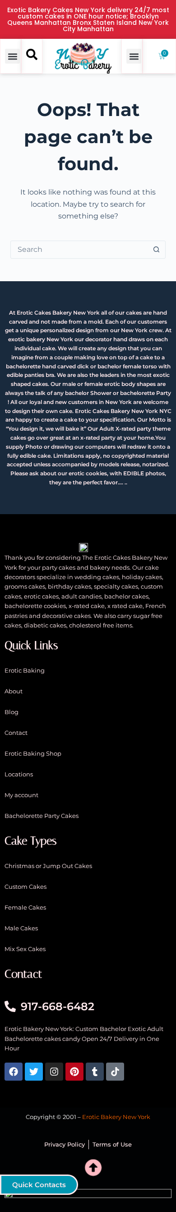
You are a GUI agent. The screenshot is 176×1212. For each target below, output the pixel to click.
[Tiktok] (115, 1072)
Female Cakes (25, 907)
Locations (19, 774)
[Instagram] (54, 1072)
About (14, 691)
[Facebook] (14, 1072)
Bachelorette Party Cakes (42, 815)
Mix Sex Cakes (25, 948)
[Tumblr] (95, 1072)
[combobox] (79, 250)
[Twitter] (34, 1072)
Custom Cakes (25, 886)
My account (21, 795)
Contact (16, 732)
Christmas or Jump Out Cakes (48, 865)
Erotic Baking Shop (33, 753)
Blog (12, 711)
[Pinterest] (74, 1072)
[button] (12, 56)
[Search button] (156, 249)
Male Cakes (21, 928)
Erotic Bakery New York (116, 1116)
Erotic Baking (25, 670)
